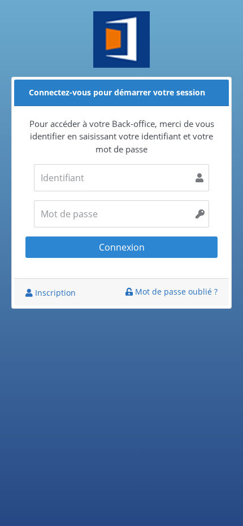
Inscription (54, 292)
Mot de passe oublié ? (175, 291)
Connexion (122, 247)
